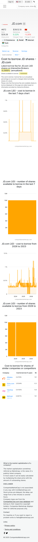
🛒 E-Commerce (8, 40)
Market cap (5, 51)
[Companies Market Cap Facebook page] (4, 533)
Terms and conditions (12, 529)
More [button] (16, 55)
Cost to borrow (7, 55)
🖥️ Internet (29, 40)
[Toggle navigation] (5, 6)
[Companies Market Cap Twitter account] (7, 533)
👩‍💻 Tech (5, 43)
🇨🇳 (26, 29)
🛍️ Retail (20, 40)
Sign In (10, 2)
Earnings (24, 51)
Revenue (15, 51)
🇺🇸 (18, 2)
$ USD (27, 2)
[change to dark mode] (34, 2)
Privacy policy (10, 525)
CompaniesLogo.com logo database (16, 502)
